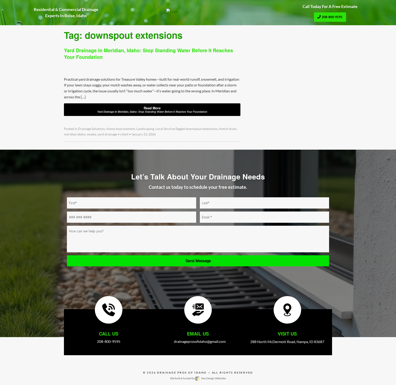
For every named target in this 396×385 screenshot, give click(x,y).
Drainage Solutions (91, 129)
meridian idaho (74, 134)
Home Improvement (120, 129)
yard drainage (107, 134)
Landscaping (145, 129)
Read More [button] (152, 109)
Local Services (165, 129)
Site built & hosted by (198, 378)
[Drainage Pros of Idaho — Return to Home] (198, 11)
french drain (227, 129)
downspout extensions (201, 129)
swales (91, 134)
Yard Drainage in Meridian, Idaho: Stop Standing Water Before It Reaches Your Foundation (148, 53)
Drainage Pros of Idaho (182, 372)
